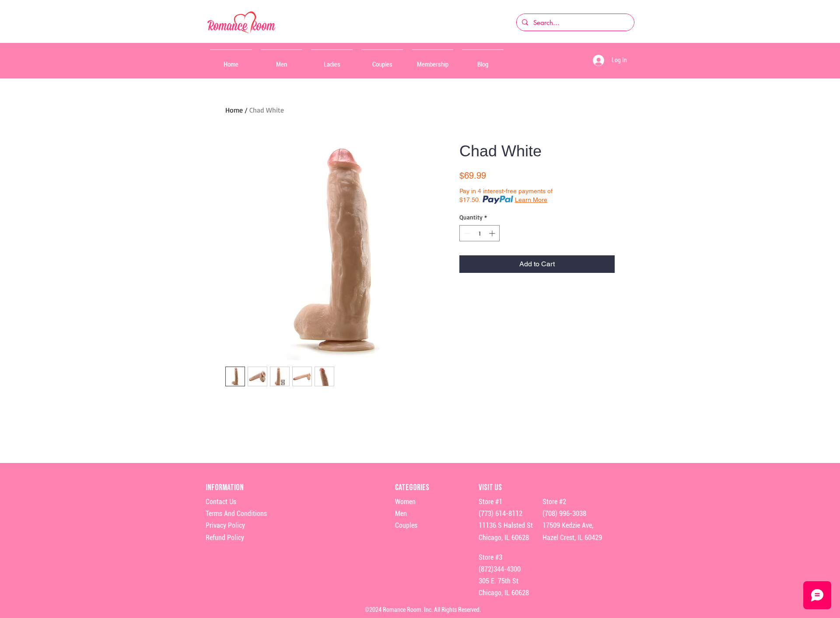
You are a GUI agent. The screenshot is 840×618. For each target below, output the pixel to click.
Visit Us (490, 487)
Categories (412, 487)
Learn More (531, 199)
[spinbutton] (479, 233)
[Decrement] (466, 233)
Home (234, 110)
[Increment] (492, 233)
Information (225, 487)
